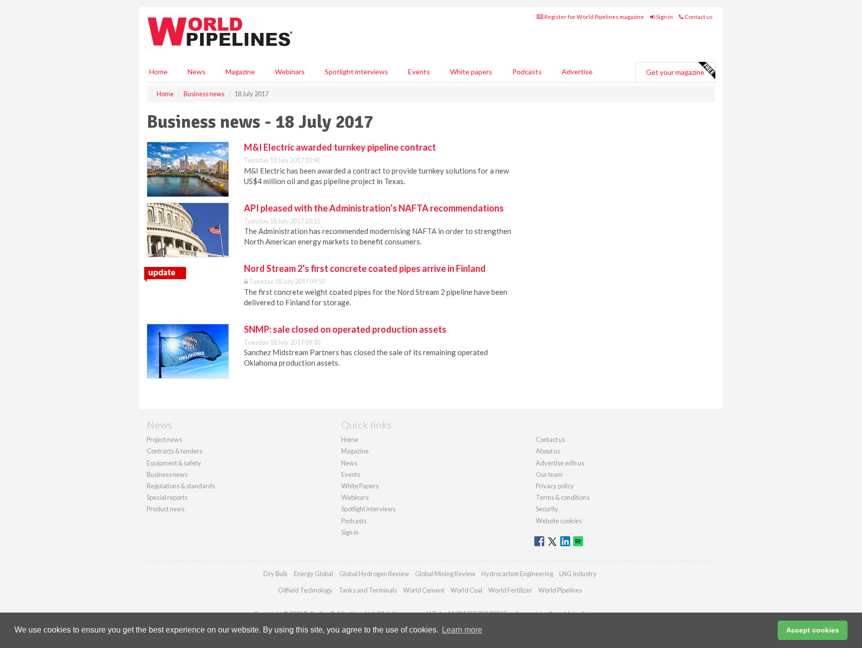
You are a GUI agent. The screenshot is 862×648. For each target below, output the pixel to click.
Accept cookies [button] (812, 630)
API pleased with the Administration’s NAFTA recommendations (374, 208)
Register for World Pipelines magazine (593, 16)
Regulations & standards (181, 486)
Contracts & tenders (175, 451)
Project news (164, 439)
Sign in (664, 16)
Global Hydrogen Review (374, 574)
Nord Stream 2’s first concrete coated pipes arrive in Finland (365, 268)
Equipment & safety (174, 463)
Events (419, 71)
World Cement (423, 590)
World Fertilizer (510, 590)
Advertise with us (560, 463)
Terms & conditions (563, 497)
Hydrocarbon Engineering (517, 574)
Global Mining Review (445, 574)
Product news (166, 509)
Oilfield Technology (305, 590)
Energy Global (313, 574)
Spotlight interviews (356, 71)
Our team (549, 474)
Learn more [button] (462, 630)
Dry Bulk (275, 574)
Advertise (577, 71)
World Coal (466, 590)
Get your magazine (675, 72)
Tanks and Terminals (368, 590)
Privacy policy (555, 486)
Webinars (290, 71)
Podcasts (527, 71)
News (349, 463)
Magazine (240, 71)
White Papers (360, 486)
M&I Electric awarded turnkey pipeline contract (340, 147)
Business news (167, 474)
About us (548, 451)
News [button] (197, 71)
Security (547, 509)
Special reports (167, 497)
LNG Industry (578, 574)
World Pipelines (560, 590)
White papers (471, 71)
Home (158, 71)
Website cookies (559, 521)
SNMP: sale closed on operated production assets (345, 329)
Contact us (698, 16)
